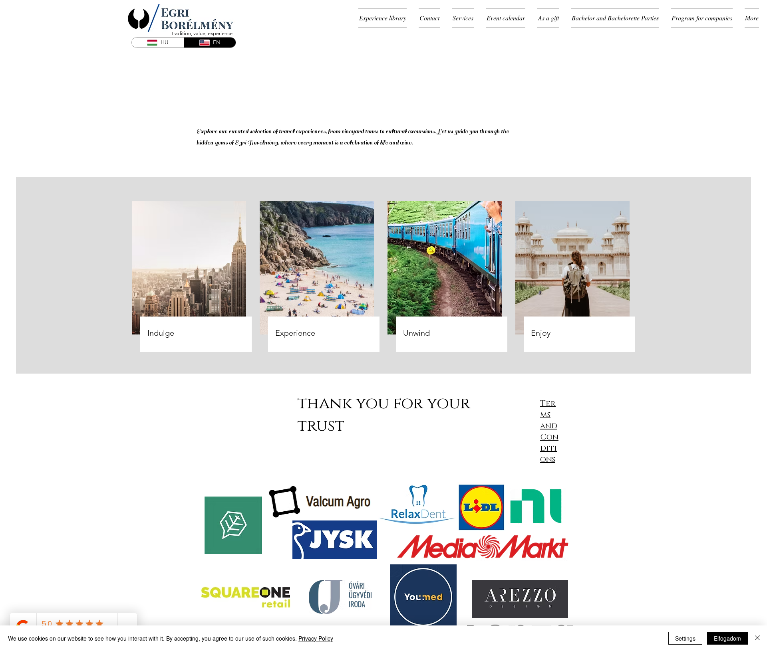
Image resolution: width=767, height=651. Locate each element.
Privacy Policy (315, 638)
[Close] (757, 638)
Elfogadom (727, 638)
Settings (685, 638)
